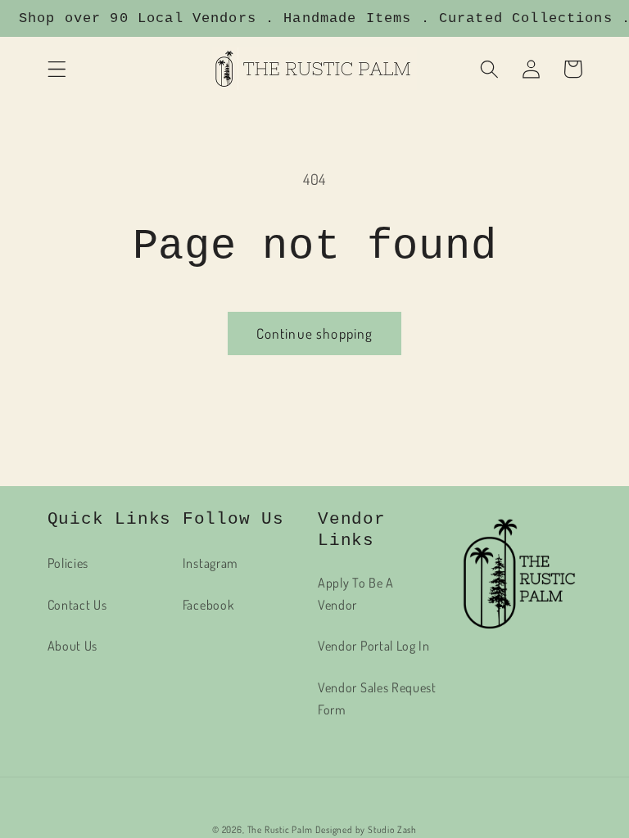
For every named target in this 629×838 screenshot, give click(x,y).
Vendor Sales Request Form (377, 698)
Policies (68, 562)
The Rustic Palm (280, 829)
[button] (57, 69)
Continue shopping (314, 333)
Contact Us (77, 604)
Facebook (208, 604)
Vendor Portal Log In (374, 645)
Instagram (210, 562)
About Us (73, 645)
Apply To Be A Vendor (356, 593)
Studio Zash (392, 829)
